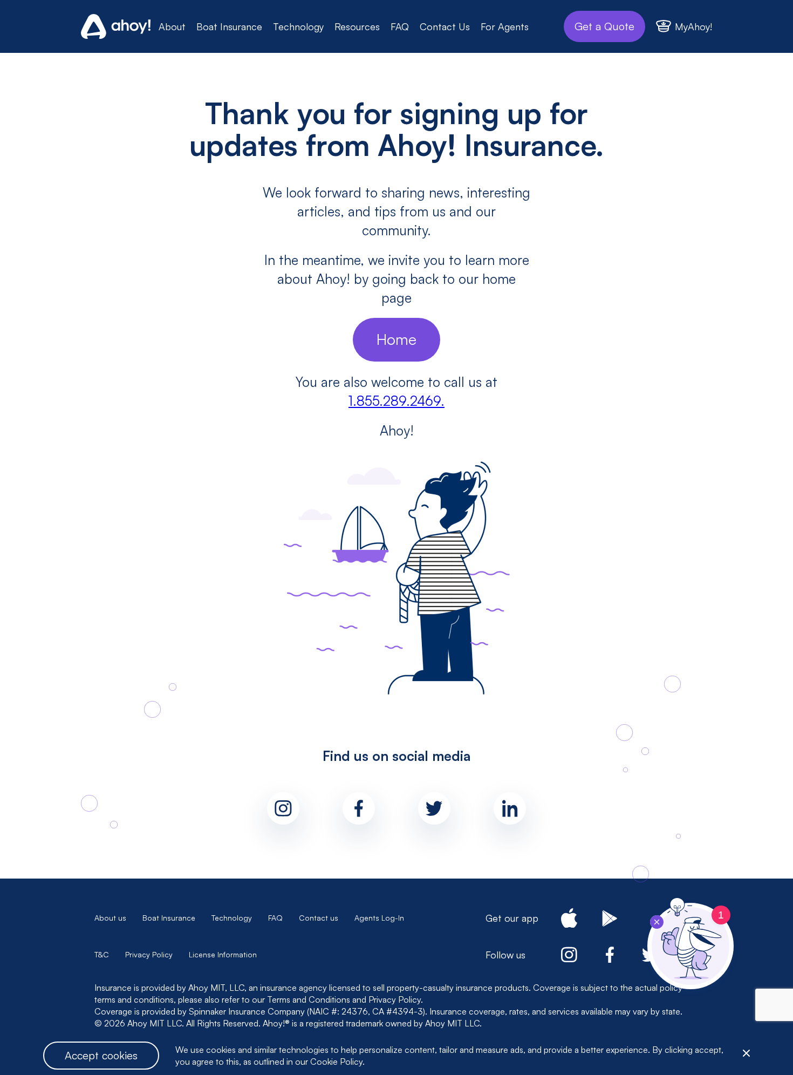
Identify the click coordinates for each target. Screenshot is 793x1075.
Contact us (318, 917)
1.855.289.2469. (396, 400)
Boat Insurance (229, 26)
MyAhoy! (693, 26)
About (172, 26)
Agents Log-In (379, 917)
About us (110, 917)
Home (396, 339)
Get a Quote (604, 26)
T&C (101, 954)
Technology (298, 26)
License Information (223, 954)
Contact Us (445, 26)
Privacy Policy (149, 954)
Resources (357, 26)
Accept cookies (101, 1055)
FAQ (400, 26)
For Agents (505, 26)
